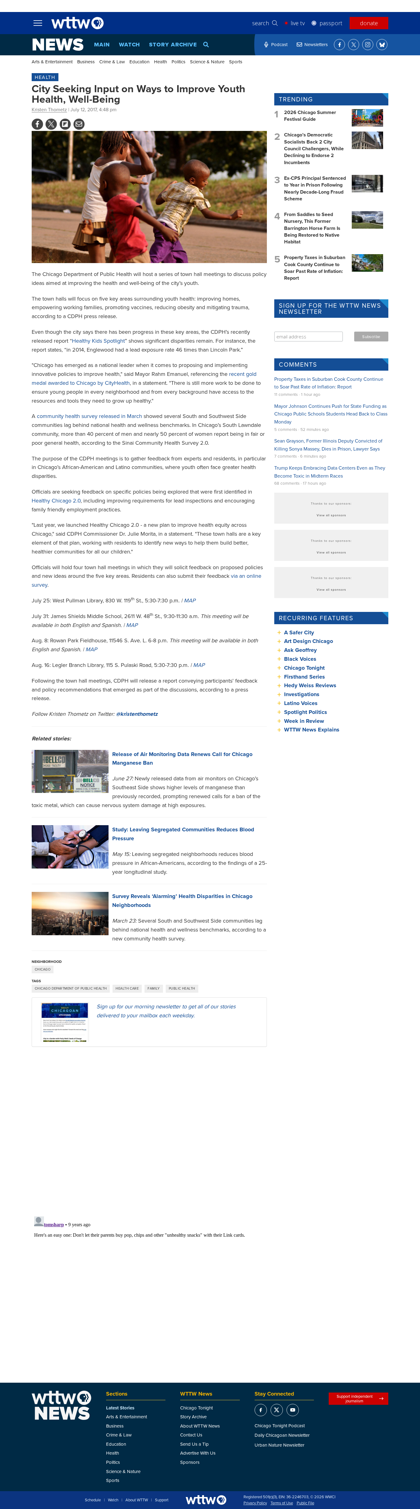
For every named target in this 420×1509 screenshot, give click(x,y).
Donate (369, 23)
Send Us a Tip (194, 1444)
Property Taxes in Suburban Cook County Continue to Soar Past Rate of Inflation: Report (314, 268)
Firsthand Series (304, 677)
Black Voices (300, 659)
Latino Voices (301, 703)
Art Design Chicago (308, 641)
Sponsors (190, 1462)
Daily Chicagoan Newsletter (282, 1435)
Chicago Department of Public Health (71, 988)
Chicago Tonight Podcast (280, 1425)
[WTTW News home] (58, 44)
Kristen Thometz (49, 109)
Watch (129, 45)
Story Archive (173, 45)
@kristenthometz (137, 714)
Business (86, 61)
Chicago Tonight (304, 668)
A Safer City (299, 632)
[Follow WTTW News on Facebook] (339, 44)
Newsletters (316, 44)
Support (161, 1500)
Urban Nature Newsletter (279, 1445)
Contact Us (191, 1435)
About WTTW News (200, 1426)
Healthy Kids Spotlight (98, 341)
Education (139, 61)
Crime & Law (112, 61)
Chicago (42, 969)
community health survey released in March (89, 416)
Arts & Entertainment (52, 61)
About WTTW (136, 1500)
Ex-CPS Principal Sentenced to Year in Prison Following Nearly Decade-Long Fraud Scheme (315, 188)
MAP (190, 600)
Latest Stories (120, 1408)
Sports (235, 61)
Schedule (93, 1500)
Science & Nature (207, 61)
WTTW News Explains (312, 730)
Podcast (279, 44)
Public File (305, 1503)
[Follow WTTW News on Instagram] (367, 44)
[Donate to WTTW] (206, 1500)
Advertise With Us (198, 1453)
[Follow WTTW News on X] (353, 44)
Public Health (182, 988)
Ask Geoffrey (300, 650)
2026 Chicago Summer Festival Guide (310, 116)
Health (160, 61)
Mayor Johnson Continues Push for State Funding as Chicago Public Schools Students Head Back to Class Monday (330, 414)
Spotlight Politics (305, 712)
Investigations (301, 694)
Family (154, 988)
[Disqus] (149, 1131)
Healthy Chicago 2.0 (56, 500)
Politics (178, 61)
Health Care (127, 988)
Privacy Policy (255, 1503)
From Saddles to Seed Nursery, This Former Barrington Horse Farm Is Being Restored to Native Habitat (312, 228)
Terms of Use (282, 1503)
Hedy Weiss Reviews (310, 685)
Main (102, 45)
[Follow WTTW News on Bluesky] (381, 44)
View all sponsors (331, 515)
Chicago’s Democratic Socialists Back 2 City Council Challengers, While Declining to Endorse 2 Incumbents (314, 148)
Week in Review (304, 721)
